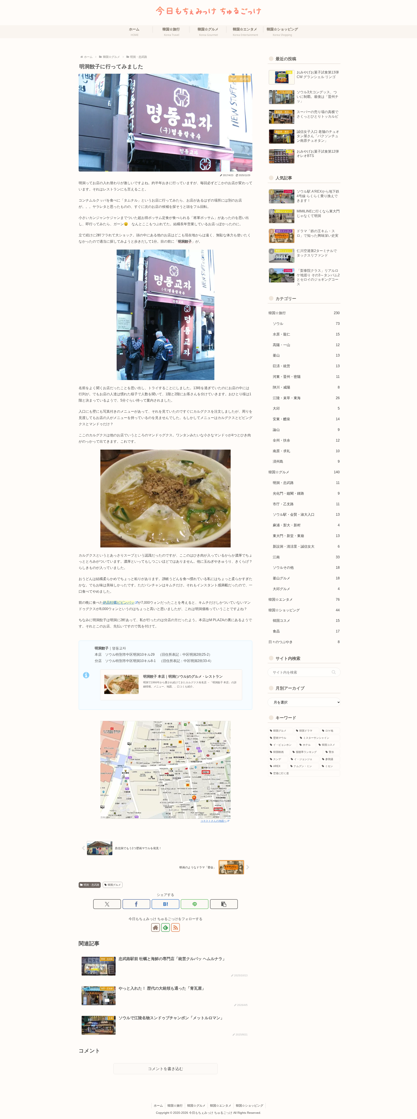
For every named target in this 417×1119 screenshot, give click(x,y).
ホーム (158, 1105)
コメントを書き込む (165, 1069)
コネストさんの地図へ (213, 820)
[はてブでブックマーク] (165, 904)
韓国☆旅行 (175, 1105)
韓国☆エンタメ (220, 1105)
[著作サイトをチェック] (155, 927)
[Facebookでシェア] (136, 904)
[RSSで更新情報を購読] (175, 927)
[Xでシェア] (107, 904)
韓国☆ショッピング (249, 1105)
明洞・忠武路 (91, 884)
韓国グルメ (114, 884)
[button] (224, 904)
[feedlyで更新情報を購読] (165, 927)
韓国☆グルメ (196, 1105)
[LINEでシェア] (194, 904)
